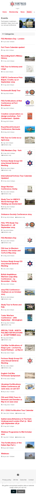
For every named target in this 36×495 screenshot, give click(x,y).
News (23, 12)
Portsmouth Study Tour (11, 90)
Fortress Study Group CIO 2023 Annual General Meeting (11, 263)
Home (5, 12)
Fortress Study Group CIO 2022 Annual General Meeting (11, 360)
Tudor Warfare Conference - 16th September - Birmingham (11, 317)
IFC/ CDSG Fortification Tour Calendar (17, 410)
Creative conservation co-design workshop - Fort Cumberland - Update (12, 116)
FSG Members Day (8, 238)
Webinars (5, 454)
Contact (31, 480)
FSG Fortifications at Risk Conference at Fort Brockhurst (11, 103)
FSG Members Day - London (12, 39)
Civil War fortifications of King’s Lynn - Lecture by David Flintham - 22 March (12, 347)
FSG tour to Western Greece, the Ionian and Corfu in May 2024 (11, 250)
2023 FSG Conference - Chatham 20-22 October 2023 (11, 292)
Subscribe (23, 480)
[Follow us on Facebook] (18, 475)
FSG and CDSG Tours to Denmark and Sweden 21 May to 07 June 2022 (11, 399)
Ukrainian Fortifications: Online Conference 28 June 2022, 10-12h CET (11, 386)
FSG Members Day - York (11, 150)
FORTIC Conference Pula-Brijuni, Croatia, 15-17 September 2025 (12, 79)
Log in (17, 8)
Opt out (20, 491)
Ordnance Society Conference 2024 (16, 214)
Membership (13, 12)
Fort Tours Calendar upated (12, 47)
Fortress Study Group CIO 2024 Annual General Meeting (11, 163)
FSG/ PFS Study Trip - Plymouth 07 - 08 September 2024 (10, 225)
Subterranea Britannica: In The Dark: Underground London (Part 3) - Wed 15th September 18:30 (16, 421)
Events (29, 12)
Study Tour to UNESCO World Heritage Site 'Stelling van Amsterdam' (11, 201)
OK (14, 491)
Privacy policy (6, 480)
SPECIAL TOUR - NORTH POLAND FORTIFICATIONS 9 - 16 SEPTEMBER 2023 (11, 332)
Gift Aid (15, 480)
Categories (9, 34)
